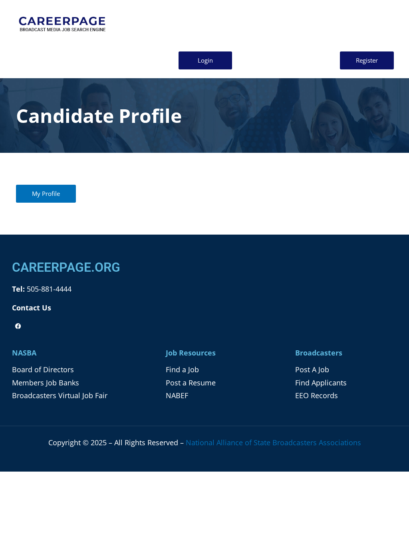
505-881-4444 (48, 289)
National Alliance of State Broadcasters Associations (273, 442)
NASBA (24, 352)
